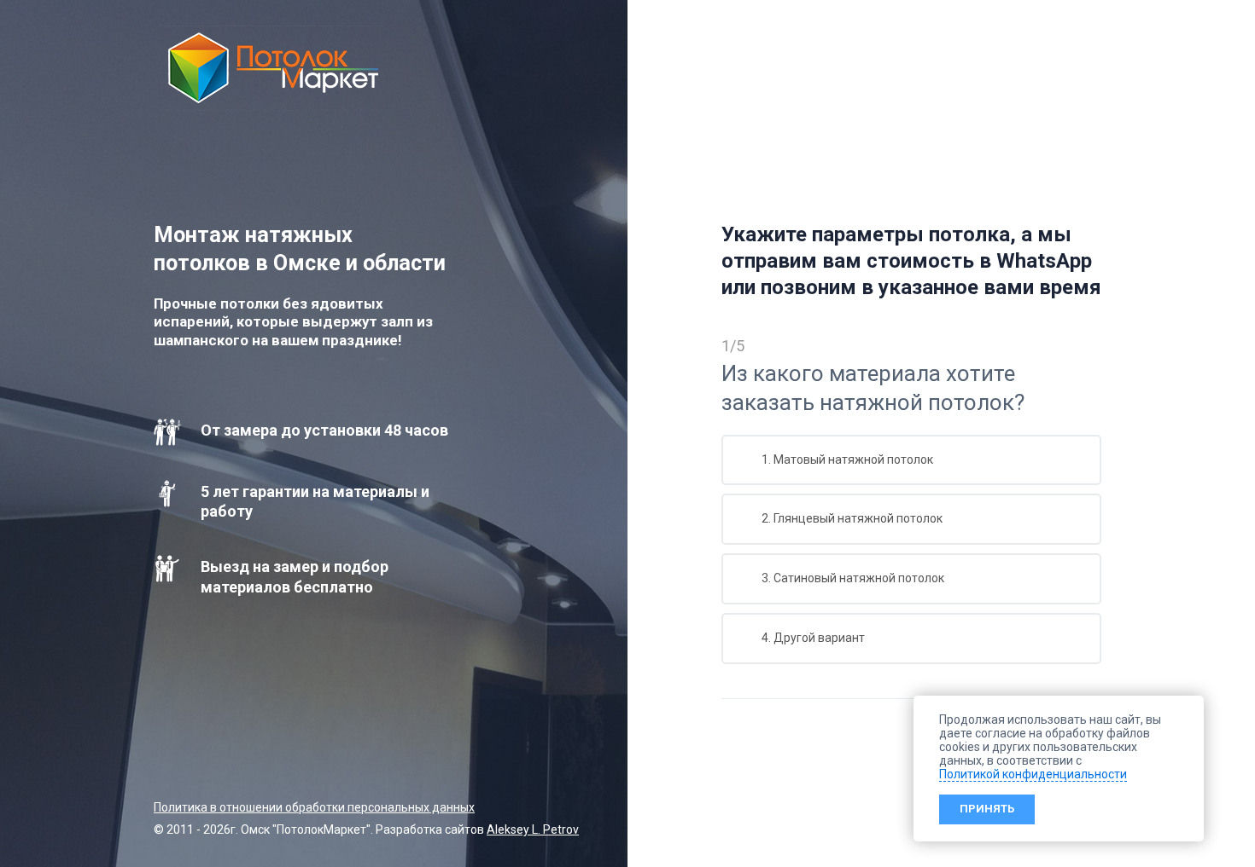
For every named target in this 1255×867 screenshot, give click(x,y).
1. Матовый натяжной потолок (846, 459)
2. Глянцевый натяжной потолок (851, 518)
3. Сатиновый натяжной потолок (851, 578)
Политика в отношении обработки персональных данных (314, 807)
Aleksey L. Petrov (533, 829)
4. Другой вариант (812, 637)
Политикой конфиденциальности (1033, 774)
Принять (987, 808)
